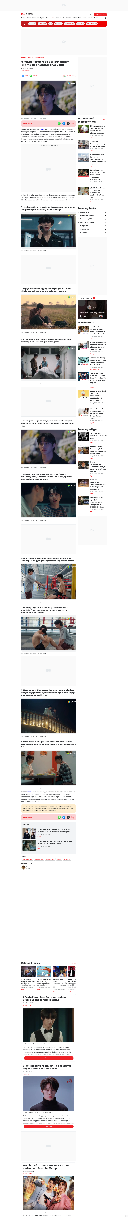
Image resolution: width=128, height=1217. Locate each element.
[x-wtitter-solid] (68, 123)
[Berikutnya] (76, 952)
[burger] (105, 18)
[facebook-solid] (63, 123)
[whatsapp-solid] (59, 123)
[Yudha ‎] (23, 867)
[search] (91, 15)
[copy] (72, 123)
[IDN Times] (27, 14)
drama (41, 129)
